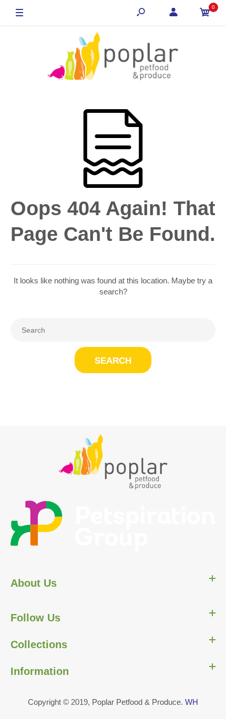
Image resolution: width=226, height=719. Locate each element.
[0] (205, 13)
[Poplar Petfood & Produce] (113, 57)
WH (191, 701)
